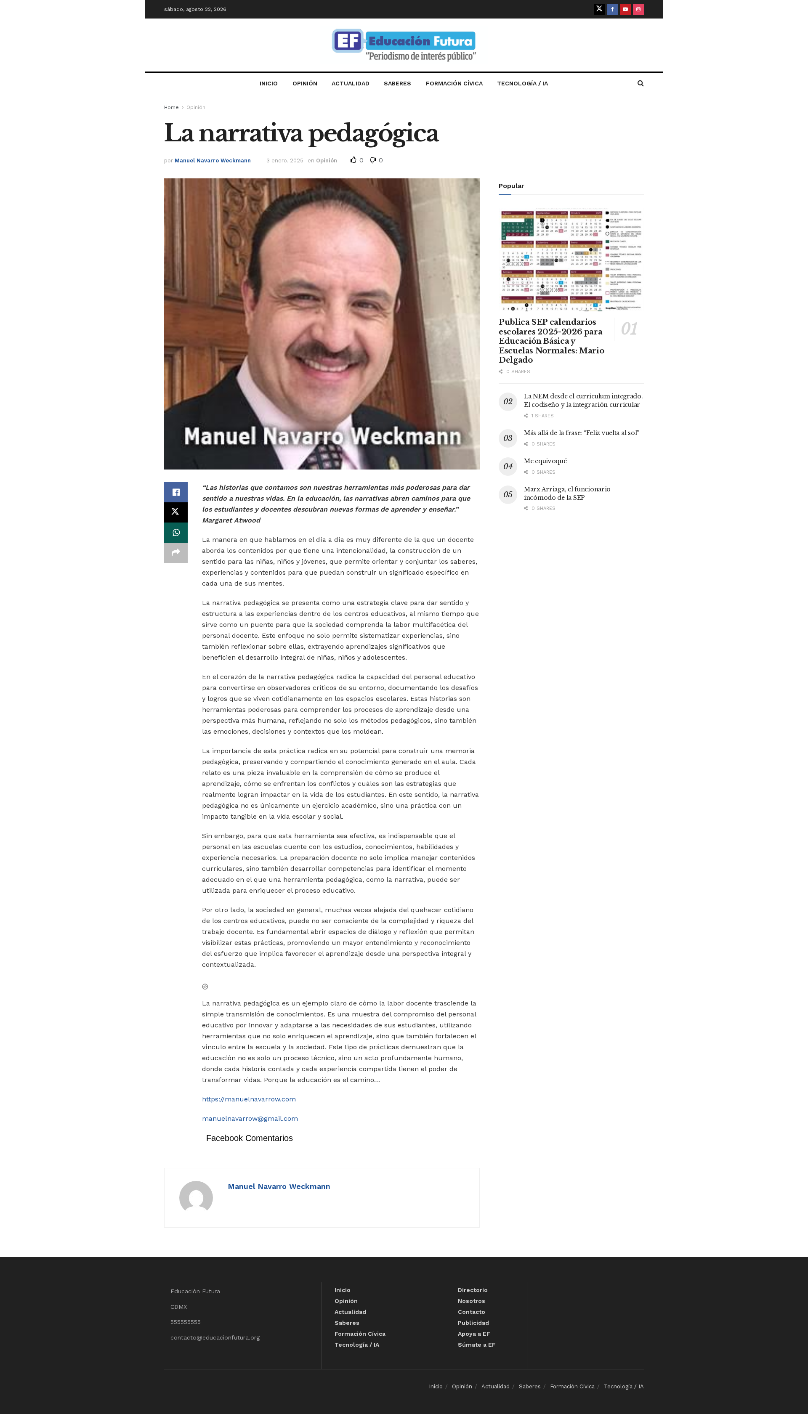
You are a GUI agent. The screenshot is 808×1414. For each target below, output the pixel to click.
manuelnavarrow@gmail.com (250, 1118)
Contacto (471, 1311)
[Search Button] (641, 83)
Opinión (304, 83)
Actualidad (350, 83)
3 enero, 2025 (284, 160)
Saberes (397, 83)
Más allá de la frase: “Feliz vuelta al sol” (581, 433)
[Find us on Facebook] (612, 9)
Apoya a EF (474, 1333)
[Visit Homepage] (404, 45)
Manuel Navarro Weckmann (213, 160)
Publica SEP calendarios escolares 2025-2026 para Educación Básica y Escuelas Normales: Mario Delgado (551, 341)
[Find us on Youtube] (625, 9)
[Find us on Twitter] (599, 9)
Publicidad (473, 1322)
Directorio (473, 1290)
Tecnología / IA (522, 83)
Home (171, 107)
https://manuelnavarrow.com (249, 1099)
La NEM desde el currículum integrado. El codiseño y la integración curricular (583, 401)
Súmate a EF (477, 1344)
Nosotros (471, 1300)
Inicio (269, 83)
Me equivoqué (545, 461)
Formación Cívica (454, 83)
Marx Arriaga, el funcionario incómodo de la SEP (567, 493)
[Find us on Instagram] (638, 9)
